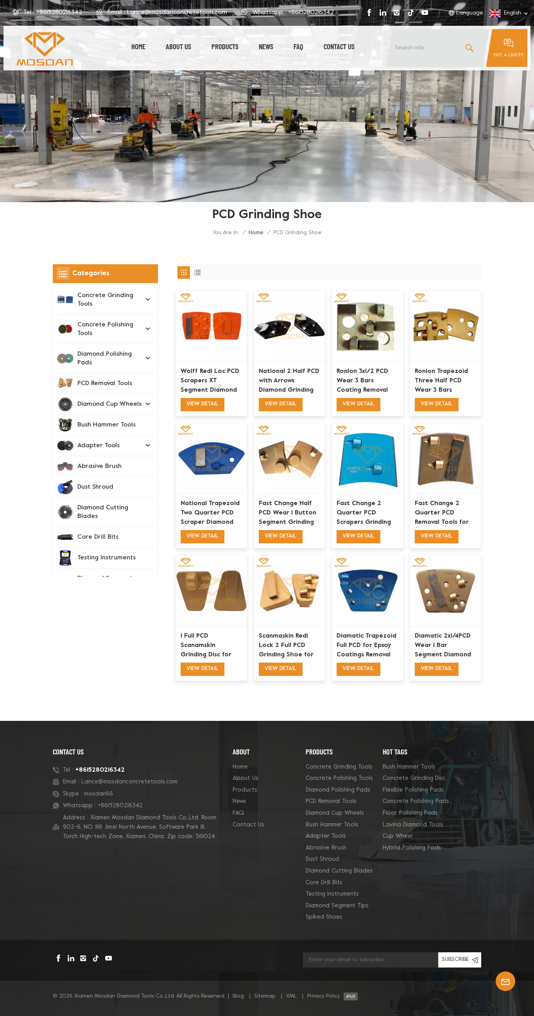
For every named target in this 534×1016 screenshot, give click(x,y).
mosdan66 (98, 794)
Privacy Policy (323, 996)
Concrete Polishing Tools (105, 329)
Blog (238, 996)
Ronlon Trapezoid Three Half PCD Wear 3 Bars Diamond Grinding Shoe (442, 381)
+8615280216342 (59, 12)
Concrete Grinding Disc (414, 778)
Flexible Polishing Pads (413, 790)
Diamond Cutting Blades (102, 512)
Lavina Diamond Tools (413, 825)
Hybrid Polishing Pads (412, 848)
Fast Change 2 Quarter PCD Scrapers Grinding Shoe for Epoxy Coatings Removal (364, 513)
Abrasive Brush (99, 466)
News (266, 46)
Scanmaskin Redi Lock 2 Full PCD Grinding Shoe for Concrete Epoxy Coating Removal (286, 646)
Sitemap (265, 996)
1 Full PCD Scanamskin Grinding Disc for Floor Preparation (208, 646)
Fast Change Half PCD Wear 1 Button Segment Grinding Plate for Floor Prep (287, 513)
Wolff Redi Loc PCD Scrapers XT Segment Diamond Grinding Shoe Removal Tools (210, 381)
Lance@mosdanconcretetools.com (177, 12)
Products (224, 46)
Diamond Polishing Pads (104, 358)
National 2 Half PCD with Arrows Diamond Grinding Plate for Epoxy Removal (289, 381)
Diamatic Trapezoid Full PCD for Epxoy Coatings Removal (366, 645)
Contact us (339, 46)
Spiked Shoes (324, 917)
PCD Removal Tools (104, 383)
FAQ (298, 46)
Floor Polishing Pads (410, 813)
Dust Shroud (95, 487)
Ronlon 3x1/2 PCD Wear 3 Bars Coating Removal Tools (362, 381)
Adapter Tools (98, 446)
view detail (202, 404)
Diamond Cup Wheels (109, 404)
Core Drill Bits (97, 537)
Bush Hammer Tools (106, 425)
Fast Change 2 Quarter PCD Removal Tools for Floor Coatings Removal (442, 513)
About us (178, 46)
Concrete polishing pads (416, 801)
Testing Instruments (106, 558)
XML (291, 996)
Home (138, 46)
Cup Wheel (397, 836)
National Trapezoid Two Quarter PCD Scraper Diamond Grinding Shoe (210, 513)
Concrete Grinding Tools (105, 299)
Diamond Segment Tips (337, 905)
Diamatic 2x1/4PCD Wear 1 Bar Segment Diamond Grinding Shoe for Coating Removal (443, 646)
